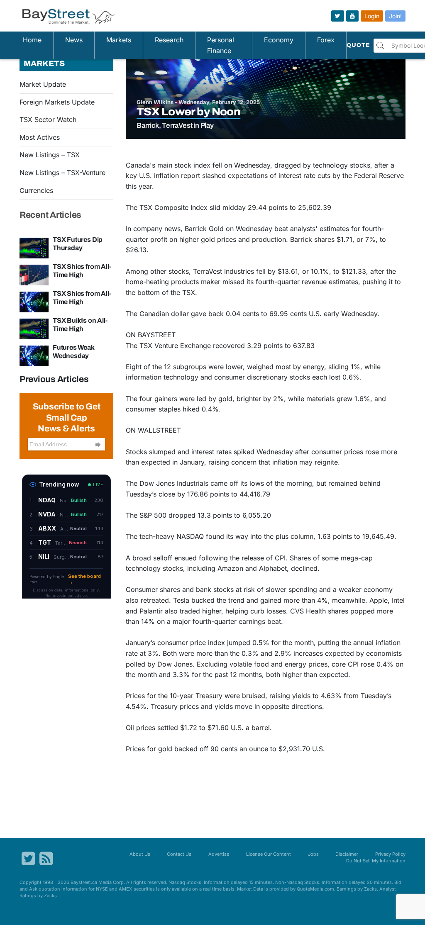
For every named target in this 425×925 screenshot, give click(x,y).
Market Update (43, 84)
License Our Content (268, 854)
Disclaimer (346, 854)
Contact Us (179, 854)
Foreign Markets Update (57, 102)
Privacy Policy (390, 854)
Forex (326, 40)
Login (371, 15)
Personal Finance (220, 45)
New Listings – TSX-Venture (62, 172)
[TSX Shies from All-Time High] (34, 274)
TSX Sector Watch (48, 119)
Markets (118, 40)
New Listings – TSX (50, 155)
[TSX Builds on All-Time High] (34, 328)
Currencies (36, 190)
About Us (139, 854)
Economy (278, 40)
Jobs (313, 854)
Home (32, 40)
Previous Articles (54, 379)
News (74, 40)
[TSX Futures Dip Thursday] (34, 247)
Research (169, 40)
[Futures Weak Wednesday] (34, 355)
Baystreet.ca (84, 882)
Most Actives (40, 137)
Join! (395, 15)
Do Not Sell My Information (375, 861)
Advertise (218, 854)
